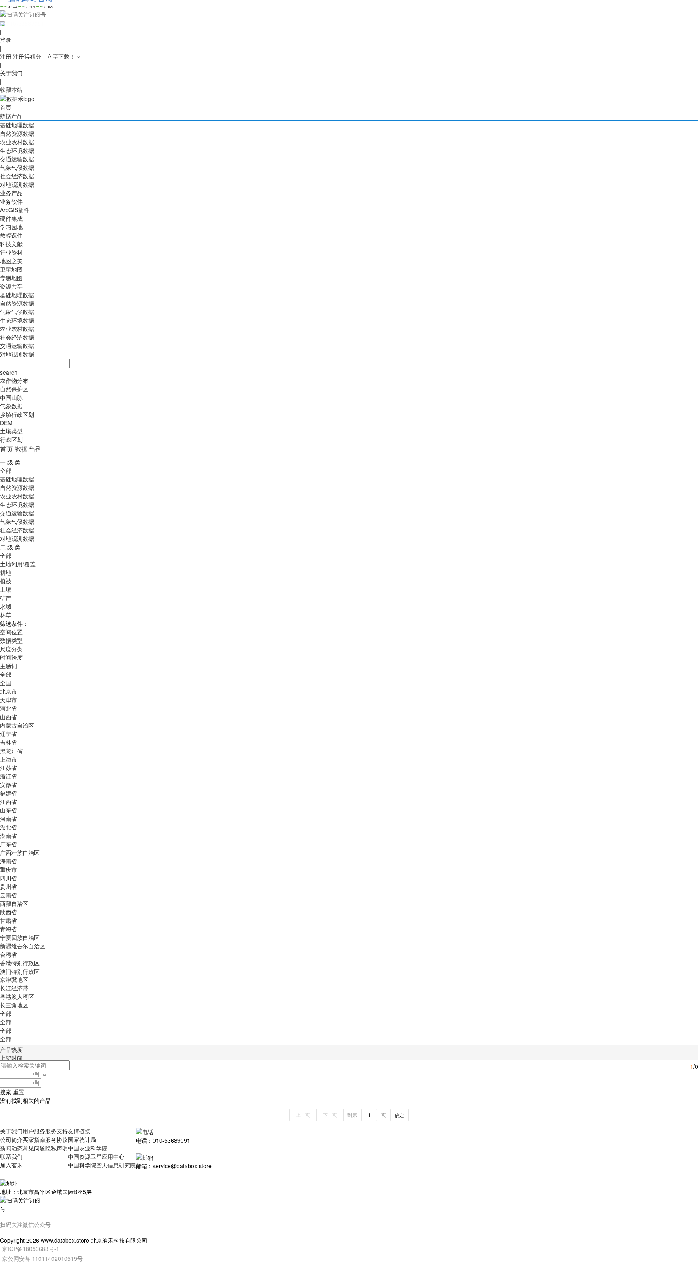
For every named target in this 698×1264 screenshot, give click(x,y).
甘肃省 (8, 920)
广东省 (8, 844)
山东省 (8, 810)
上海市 (8, 759)
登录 (5, 40)
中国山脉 (11, 397)
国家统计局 (82, 1139)
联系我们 (11, 1156)
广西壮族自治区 (20, 852)
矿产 (5, 598)
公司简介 (11, 1139)
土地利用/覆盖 (18, 564)
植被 (5, 581)
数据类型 (11, 640)
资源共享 (11, 286)
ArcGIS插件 (14, 210)
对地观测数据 (17, 184)
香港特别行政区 (20, 963)
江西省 (8, 802)
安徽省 (8, 785)
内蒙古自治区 (17, 725)
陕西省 (8, 912)
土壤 (5, 589)
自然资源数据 (17, 133)
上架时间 (11, 1058)
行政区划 (11, 439)
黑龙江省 (11, 751)
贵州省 (8, 886)
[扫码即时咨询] (349, 14)
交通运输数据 (17, 159)
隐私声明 (56, 1148)
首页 (5, 107)
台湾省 (8, 954)
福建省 (8, 793)
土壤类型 (11, 431)
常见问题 (34, 1148)
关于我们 (11, 73)
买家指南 (34, 1139)
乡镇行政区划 (17, 414)
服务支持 (56, 1131)
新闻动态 (11, 1148)
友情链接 (79, 1131)
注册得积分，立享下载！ (44, 56)
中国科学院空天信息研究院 (102, 1165)
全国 (5, 683)
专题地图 (11, 278)
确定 (399, 1115)
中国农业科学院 (87, 1148)
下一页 (330, 1114)
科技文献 (11, 244)
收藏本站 (11, 89)
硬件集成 (11, 218)
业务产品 (11, 193)
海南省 (8, 861)
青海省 (8, 929)
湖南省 (8, 835)
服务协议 (56, 1139)
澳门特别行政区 (20, 971)
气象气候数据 (17, 167)
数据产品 (11, 116)
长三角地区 (14, 1005)
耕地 (5, 572)
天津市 (8, 700)
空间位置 (11, 632)
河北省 (8, 708)
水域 (5, 606)
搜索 (5, 1092)
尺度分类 (11, 649)
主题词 (8, 666)
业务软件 (11, 201)
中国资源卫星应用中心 (96, 1156)
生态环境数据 (17, 150)
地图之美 (11, 261)
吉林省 (8, 742)
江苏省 (8, 768)
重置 (18, 1092)
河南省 (8, 819)
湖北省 (8, 827)
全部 (5, 470)
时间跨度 (11, 657)
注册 (5, 56)
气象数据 (11, 406)
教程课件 (11, 235)
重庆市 (8, 869)
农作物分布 (14, 380)
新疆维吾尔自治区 (22, 946)
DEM (6, 423)
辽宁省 (8, 734)
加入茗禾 (11, 1165)
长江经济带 (14, 988)
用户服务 (34, 1131)
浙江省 (8, 776)
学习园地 (11, 227)
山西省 (8, 717)
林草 (5, 615)
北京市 (8, 691)
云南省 (8, 895)
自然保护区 (14, 389)
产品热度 (11, 1049)
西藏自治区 (14, 903)
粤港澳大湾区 (17, 996)
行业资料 (11, 252)
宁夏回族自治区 (20, 937)
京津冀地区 (14, 979)
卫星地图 (11, 269)
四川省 (8, 878)
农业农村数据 (17, 142)
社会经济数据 (17, 176)
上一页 (303, 1114)
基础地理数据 (17, 125)
